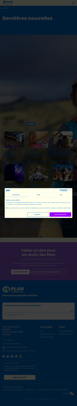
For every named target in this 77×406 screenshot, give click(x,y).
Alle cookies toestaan (60, 214)
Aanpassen (37, 214)
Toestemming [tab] (15, 194)
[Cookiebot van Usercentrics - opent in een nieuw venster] (60, 190)
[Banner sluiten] (70, 190)
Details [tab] (38, 194)
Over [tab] (61, 194)
